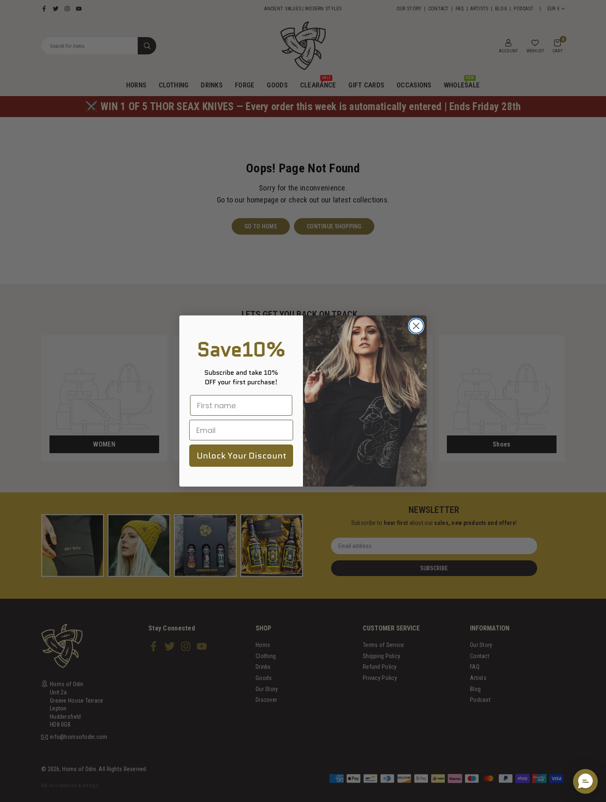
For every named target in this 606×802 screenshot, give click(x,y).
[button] (585, 781)
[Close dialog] (416, 326)
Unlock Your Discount (241, 455)
